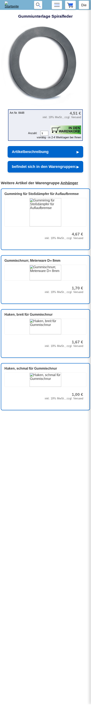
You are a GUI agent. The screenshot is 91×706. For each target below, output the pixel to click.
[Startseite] (13, 5)
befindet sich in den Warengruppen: (44, 167)
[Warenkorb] (70, 5)
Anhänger (69, 183)
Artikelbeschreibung (30, 152)
